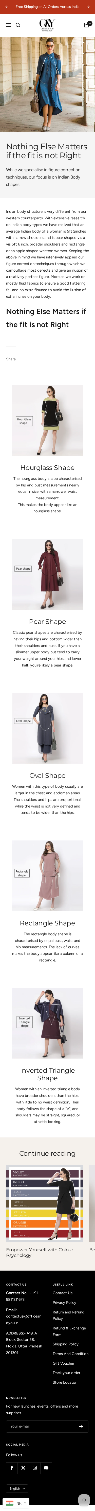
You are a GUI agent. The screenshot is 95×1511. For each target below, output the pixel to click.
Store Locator (65, 1382)
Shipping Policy (66, 1344)
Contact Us (62, 1293)
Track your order (66, 1373)
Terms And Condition (70, 1353)
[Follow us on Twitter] (23, 1468)
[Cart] (86, 25)
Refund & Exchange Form (69, 1331)
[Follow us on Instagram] (34, 1468)
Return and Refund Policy (68, 1315)
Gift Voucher (63, 1363)
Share (11, 359)
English (14, 1488)
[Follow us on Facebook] (11, 1468)
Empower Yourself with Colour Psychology (39, 1252)
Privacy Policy (64, 1302)
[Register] (81, 1426)
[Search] (18, 25)
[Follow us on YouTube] (46, 1468)
